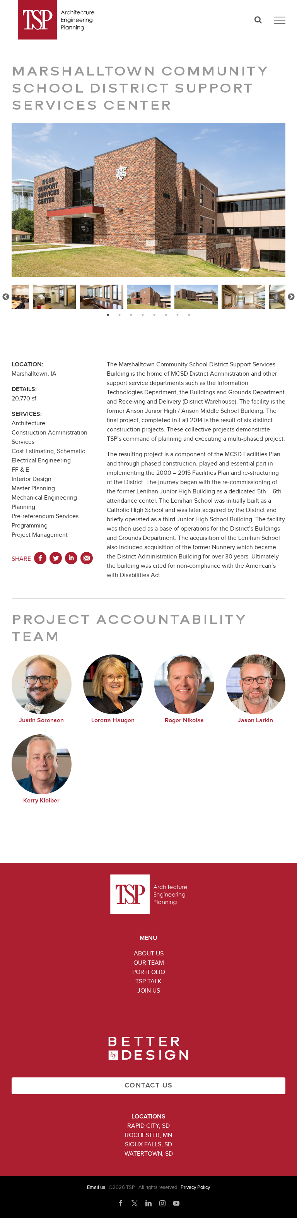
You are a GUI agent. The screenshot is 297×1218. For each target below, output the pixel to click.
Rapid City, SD (148, 1126)
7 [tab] (177, 315)
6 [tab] (166, 315)
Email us (96, 1187)
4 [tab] (143, 315)
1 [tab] (108, 315)
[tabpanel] (148, 297)
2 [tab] (119, 315)
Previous (6, 297)
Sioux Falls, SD (148, 1144)
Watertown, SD (149, 1154)
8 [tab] (189, 315)
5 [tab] (154, 315)
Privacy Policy (195, 1187)
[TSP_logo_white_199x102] (148, 877)
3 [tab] (131, 315)
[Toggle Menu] (280, 20)
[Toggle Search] (258, 20)
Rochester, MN (148, 1135)
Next (291, 297)
